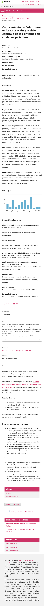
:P (16, 529)
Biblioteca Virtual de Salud (31, 1)
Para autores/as (11, 547)
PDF (16, 304)
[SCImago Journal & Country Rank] (22, 512)
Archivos (11, 16)
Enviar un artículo (12, 504)
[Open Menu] (2, 11)
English (8, 493)
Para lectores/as (11, 544)
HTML (7, 304)
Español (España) (12, 497)
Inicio (4, 16)
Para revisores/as (12, 550)
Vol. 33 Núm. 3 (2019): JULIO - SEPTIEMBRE (16, 18)
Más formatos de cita (11, 340)
